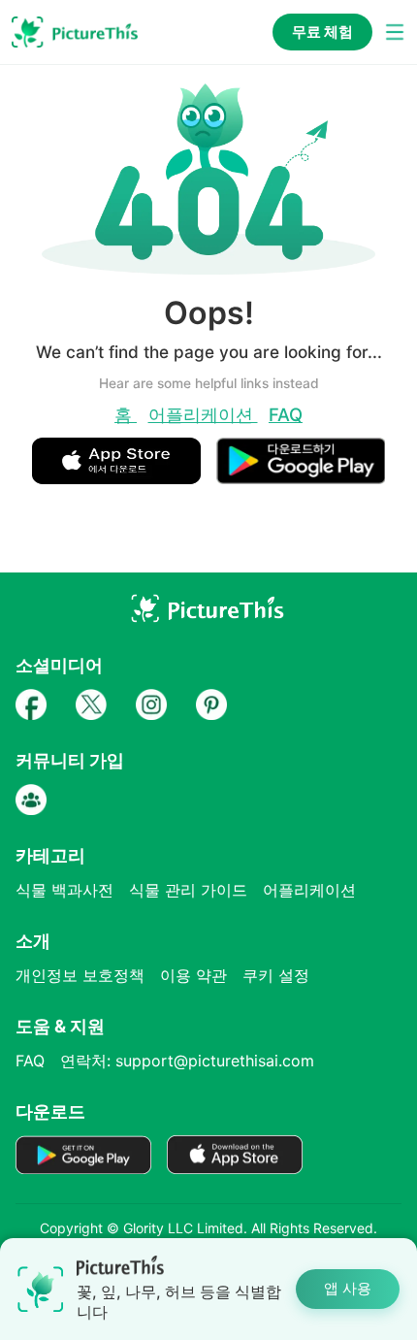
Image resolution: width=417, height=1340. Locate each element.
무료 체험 (322, 31)
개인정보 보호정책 (80, 975)
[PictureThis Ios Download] (124, 476)
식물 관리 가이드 (188, 889)
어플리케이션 (203, 414)
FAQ (286, 414)
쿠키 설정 (275, 975)
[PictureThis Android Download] (300, 476)
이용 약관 (193, 975)
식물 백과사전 (64, 889)
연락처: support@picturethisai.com (187, 1060)
